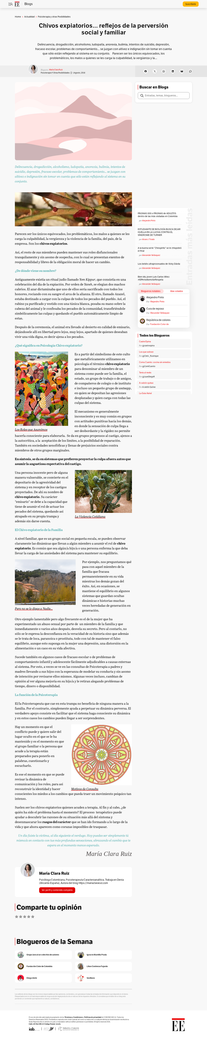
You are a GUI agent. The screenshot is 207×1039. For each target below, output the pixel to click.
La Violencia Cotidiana (90, 516)
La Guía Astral (145, 393)
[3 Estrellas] (24, 916)
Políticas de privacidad (92, 1017)
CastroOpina (145, 341)
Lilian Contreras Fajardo (97, 966)
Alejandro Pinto (148, 220)
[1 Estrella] (16, 916)
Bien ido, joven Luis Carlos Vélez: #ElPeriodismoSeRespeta (154, 278)
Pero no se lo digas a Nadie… (34, 608)
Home (18, 16)
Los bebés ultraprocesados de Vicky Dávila (159, 263)
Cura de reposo (155, 308)
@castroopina (148, 346)
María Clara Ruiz (56, 70)
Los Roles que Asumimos (31, 429)
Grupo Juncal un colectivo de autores (43, 954)
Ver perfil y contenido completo (57, 890)
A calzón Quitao (149, 387)
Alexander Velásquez (151, 255)
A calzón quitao (146, 383)
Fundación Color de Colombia (159, 324)
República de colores (158, 320)
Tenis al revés (145, 372)
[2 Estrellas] (20, 916)
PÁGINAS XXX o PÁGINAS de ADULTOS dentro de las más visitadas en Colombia (157, 215)
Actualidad (29, 16)
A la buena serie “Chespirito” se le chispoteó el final (159, 249)
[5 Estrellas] (32, 916)
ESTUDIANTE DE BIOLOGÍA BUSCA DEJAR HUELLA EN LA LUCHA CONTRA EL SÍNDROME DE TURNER (159, 232)
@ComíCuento (148, 366)
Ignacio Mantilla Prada (97, 954)
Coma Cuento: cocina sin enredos (154, 362)
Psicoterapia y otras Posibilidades (55, 73)
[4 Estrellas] (28, 916)
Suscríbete (190, 4)
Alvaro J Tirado (148, 239)
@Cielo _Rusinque (150, 356)
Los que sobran (146, 352)
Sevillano (91, 978)
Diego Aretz (32, 978)
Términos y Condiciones (74, 1017)
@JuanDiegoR (148, 377)
